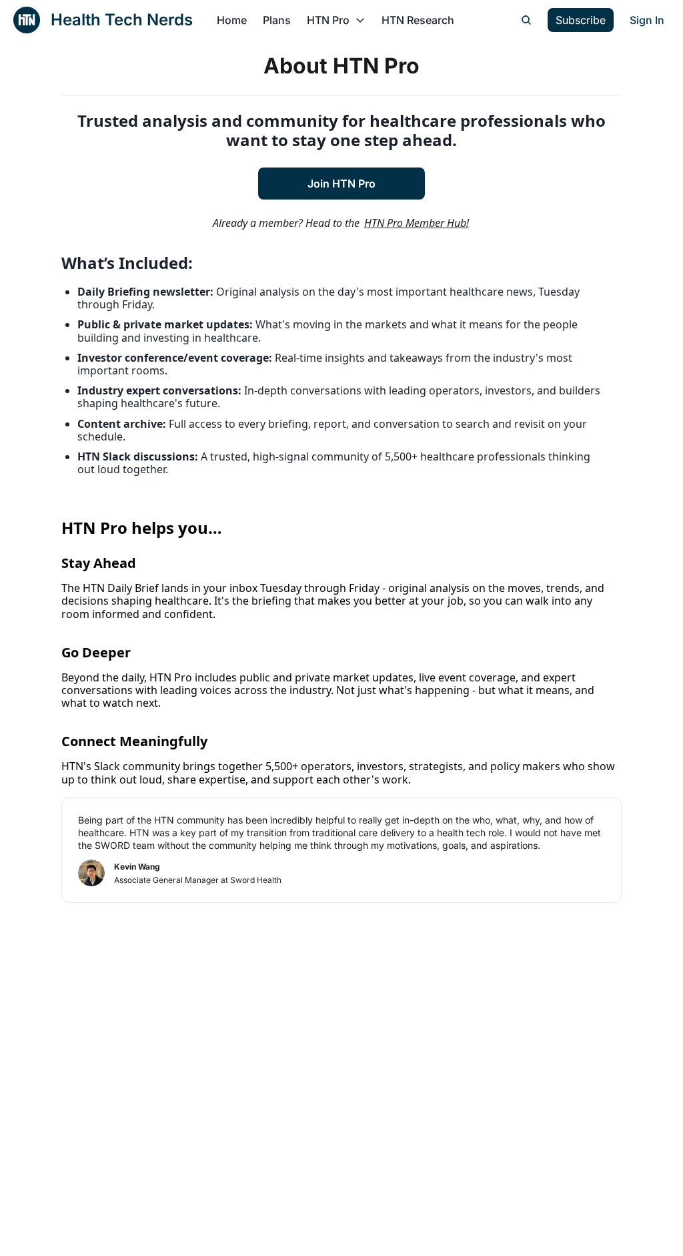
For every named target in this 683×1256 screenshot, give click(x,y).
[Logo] (26, 20)
